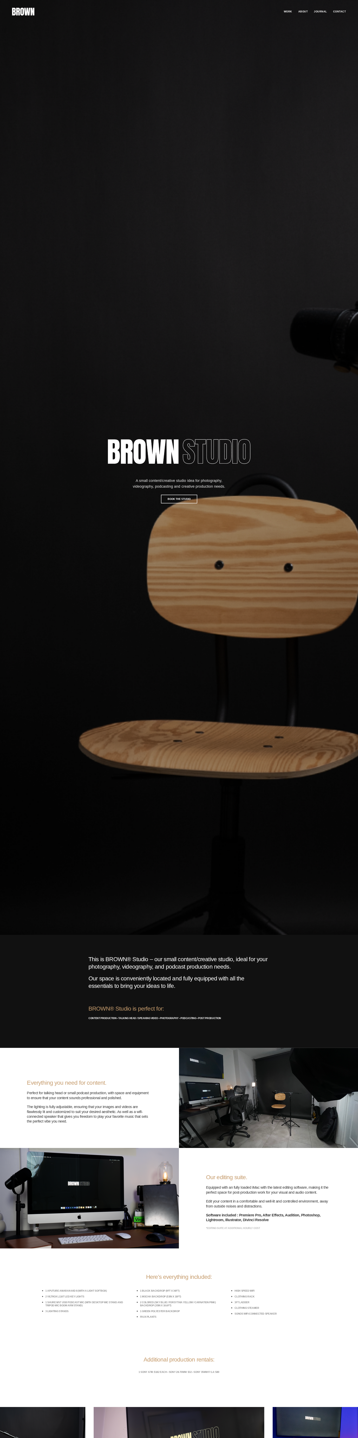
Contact (339, 11)
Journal (320, 11)
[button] (179, 499)
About (303, 11)
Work (288, 11)
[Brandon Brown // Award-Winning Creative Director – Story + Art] (23, 11)
